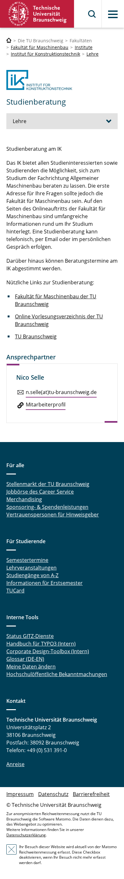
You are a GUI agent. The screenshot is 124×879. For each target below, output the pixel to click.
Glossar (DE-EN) (25, 658)
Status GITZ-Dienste (30, 636)
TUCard (15, 590)
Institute (84, 47)
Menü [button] (113, 14)
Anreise (15, 764)
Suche (92, 14)
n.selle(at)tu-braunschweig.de (61, 392)
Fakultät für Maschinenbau (39, 47)
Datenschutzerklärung (26, 835)
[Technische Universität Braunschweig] (37, 14)
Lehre (92, 54)
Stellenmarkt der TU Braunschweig (47, 484)
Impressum (20, 794)
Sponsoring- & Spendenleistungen (47, 506)
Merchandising (24, 499)
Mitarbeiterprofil (45, 404)
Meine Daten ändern (31, 666)
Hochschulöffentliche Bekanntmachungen (56, 674)
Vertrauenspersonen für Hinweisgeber (52, 514)
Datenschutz (53, 794)
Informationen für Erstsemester (44, 582)
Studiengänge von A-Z (32, 575)
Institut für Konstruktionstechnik (45, 54)
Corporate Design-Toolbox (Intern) (47, 651)
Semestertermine (27, 560)
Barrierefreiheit (91, 794)
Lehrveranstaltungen (31, 567)
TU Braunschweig (36, 336)
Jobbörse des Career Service (40, 491)
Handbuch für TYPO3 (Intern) (41, 643)
